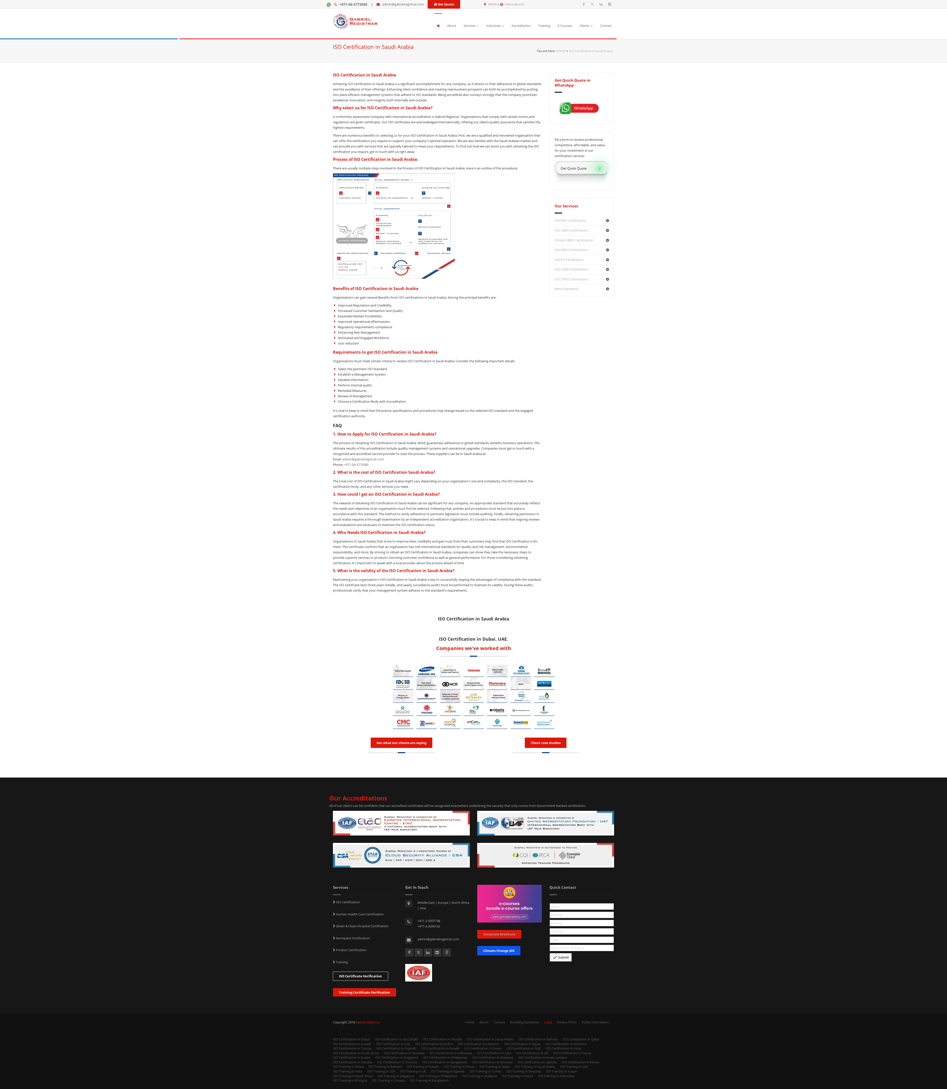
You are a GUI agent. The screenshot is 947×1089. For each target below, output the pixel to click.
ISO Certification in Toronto (397, 1062)
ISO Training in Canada (388, 1080)
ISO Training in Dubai (348, 1066)
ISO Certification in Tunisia (352, 1048)
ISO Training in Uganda (447, 1071)
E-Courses (565, 25)
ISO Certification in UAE (524, 1048)
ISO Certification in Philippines (445, 1057)
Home (560, 51)
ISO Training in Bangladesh (429, 1080)
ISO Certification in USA (494, 1053)
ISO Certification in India (563, 1048)
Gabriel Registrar (368, 1022)
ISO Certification (347, 902)
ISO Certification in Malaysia (492, 1057)
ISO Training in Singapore (396, 1076)
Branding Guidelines (524, 1022)
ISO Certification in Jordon (434, 1044)
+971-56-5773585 (353, 4)
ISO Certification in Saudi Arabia (490, 1039)
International (514, 4)
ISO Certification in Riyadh (440, 1048)
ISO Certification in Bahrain (538, 1039)
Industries (493, 25)
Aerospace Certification (352, 938)
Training (544, 25)
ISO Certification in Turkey (572, 1053)
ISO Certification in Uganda (537, 1062)
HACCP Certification (569, 259)
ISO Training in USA (381, 1071)
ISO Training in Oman (459, 1066)
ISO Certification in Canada (352, 1062)
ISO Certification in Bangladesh (444, 1062)
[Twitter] (592, 4)
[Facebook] (584, 4)
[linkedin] (601, 4)
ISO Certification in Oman (483, 1048)
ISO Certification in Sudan (351, 1057)
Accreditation (521, 25)
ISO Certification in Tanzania (404, 1053)
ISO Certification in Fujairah (396, 1048)
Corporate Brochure (499, 934)
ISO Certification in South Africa (356, 1053)
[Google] (447, 952)
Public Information (595, 1022)
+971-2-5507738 (429, 921)
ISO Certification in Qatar (581, 1039)
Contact (606, 25)
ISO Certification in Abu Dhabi (396, 1039)
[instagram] (609, 4)
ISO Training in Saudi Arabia (535, 1066)
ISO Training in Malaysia (479, 1076)
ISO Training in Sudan (561, 1071)
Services (469, 25)
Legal (548, 1022)
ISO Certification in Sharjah (442, 1039)
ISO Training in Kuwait (423, 1066)
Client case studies (546, 743)
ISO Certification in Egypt (522, 1044)
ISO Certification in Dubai (351, 1039)
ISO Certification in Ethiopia (492, 1062)
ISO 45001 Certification (571, 250)
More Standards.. (567, 289)
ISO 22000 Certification (571, 269)
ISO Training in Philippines (438, 1076)
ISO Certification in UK (532, 1053)
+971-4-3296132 (429, 926)
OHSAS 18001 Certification (574, 240)
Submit (560, 957)
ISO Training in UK (413, 1071)
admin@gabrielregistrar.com (403, 4)
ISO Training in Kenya (517, 1076)
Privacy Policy (567, 1022)
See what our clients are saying (401, 743)
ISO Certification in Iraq (393, 1044)
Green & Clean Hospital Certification (361, 926)
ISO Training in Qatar (495, 1066)
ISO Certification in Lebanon (478, 1044)
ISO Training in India (347, 1071)
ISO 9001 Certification (570, 220)
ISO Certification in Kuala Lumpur (542, 1057)
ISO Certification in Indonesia (450, 1053)
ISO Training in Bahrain (385, 1066)
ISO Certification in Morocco (566, 1044)
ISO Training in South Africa (353, 1076)
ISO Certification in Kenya (580, 1062)
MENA (492, 4)
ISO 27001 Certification (571, 279)
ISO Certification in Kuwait (352, 1044)
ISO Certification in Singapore (396, 1057)
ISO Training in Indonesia (556, 1076)
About (451, 25)
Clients (584, 25)
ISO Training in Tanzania (523, 1071)
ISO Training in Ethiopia (350, 1080)
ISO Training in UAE (574, 1066)
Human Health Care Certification (359, 914)
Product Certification (350, 950)
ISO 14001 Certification (571, 230)
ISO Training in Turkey (485, 1071)
